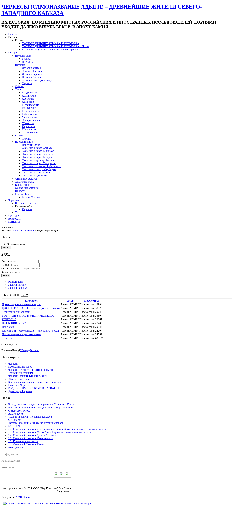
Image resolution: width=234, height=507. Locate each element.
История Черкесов (32, 74)
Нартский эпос (24, 141)
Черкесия (13, 200)
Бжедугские (29, 107)
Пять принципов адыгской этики (21, 334)
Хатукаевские (30, 132)
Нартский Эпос (31, 144)
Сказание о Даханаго (34, 175)
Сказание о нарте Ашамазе (37, 154)
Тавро (18, 89)
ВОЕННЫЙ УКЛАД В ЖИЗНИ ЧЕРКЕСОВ (28, 315)
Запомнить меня (10, 272)
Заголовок (31, 300)
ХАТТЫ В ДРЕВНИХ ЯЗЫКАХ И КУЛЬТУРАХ (50, 43)
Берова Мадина (31, 197)
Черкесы (27, 209)
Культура (13, 215)
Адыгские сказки (25, 181)
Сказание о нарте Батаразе (37, 157)
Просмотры (91, 300)
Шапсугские (29, 129)
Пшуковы (27, 61)
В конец (34, 350)
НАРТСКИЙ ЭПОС (14, 323)
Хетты (19, 212)
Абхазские (28, 98)
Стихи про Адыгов (26, 178)
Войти (6, 275)
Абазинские (29, 95)
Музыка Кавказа (24, 194)
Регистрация (15, 281)
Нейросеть (14, 218)
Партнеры (8, 326)
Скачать (26, 138)
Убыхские (28, 123)
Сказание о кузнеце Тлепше (38, 160)
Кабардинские (30, 114)
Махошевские (30, 117)
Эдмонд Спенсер (32, 71)
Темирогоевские (31, 120)
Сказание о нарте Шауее (36, 172)
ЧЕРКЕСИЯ (9, 319)
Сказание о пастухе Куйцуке (39, 169)
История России (31, 77)
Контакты (14, 221)
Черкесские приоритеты (16, 311)
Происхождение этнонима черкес (21, 304)
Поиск (5, 243)
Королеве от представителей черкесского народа (30, 330)
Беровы (26, 58)
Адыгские (28, 101)
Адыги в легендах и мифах (38, 80)
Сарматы (27, 83)
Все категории (23, 184)
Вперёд (25, 350)
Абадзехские (29, 92)
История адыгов (31, 67)
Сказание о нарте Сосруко (37, 147)
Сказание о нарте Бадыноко (38, 150)
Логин (5, 261)
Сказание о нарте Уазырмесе (39, 163)
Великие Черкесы (25, 203)
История (13, 52)
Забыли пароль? (17, 287)
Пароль (6, 264)
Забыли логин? (17, 284)
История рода (23, 55)
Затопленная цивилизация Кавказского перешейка (51, 49)
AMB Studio (23, 497)
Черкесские (28, 126)
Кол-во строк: (12, 294)
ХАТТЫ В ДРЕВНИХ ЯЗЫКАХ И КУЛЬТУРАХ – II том (55, 46)
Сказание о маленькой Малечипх (41, 166)
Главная (12, 34)
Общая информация (26, 187)
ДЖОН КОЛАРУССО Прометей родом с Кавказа (31, 308)
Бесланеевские (30, 104)
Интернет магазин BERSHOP (45, 503)
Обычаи (19, 86)
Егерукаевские (30, 110)
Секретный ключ (11, 268)
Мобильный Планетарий (78, 503)
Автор (70, 300)
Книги (19, 135)
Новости (20, 190)
